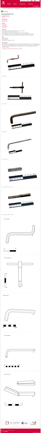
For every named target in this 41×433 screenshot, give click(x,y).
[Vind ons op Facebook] (5, 431)
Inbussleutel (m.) (17, 8)
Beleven (15, 3)
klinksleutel (5, 48)
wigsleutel (13, 48)
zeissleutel (17, 48)
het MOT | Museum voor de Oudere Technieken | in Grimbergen (13, 7)
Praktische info (22, 3)
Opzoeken (27, 7)
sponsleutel (9, 48)
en (38, 0)
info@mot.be (29, 0)
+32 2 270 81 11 (23, 0)
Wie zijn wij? (30, 3)
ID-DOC (4, 8)
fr (37, 0)
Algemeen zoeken (10, 8)
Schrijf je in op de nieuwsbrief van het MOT (8, 430)
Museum (9, 3)
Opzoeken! (37, 6)
